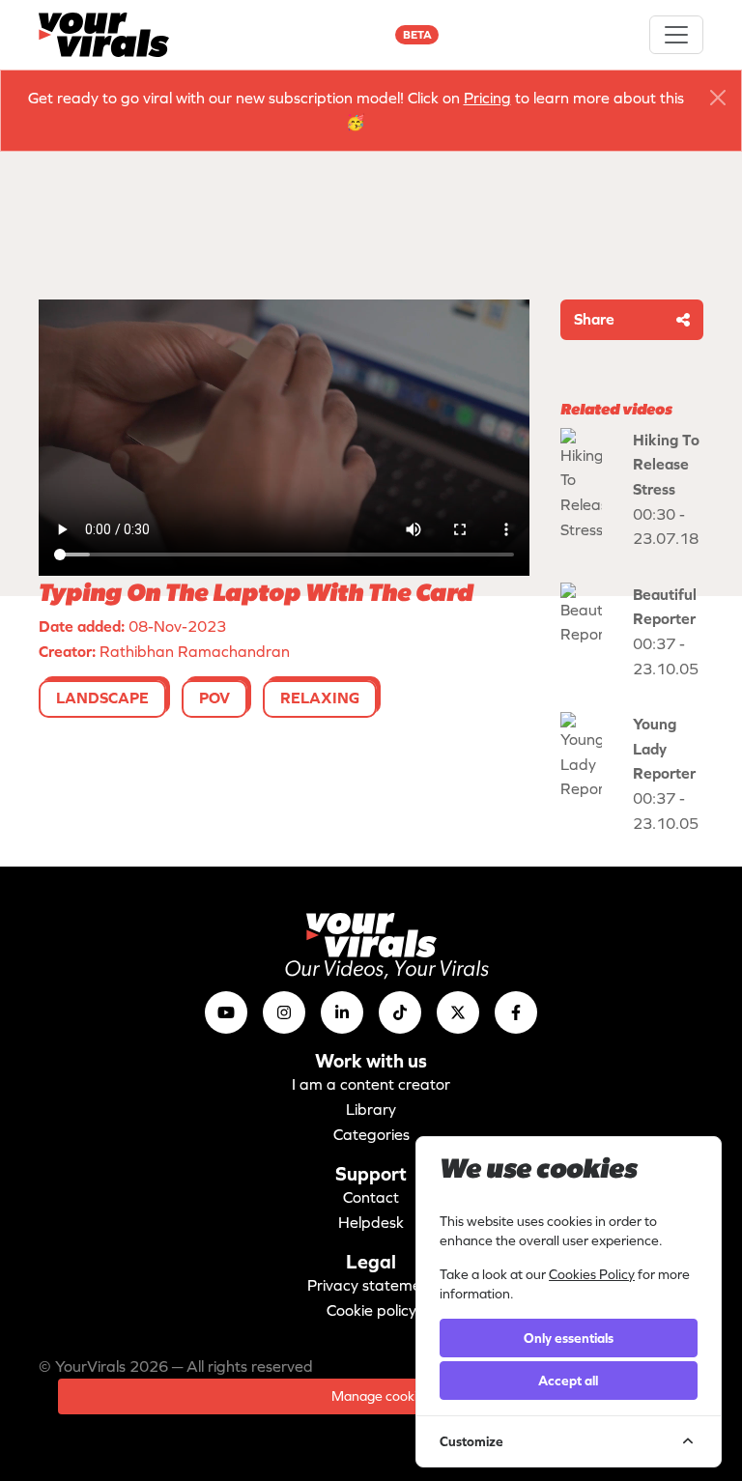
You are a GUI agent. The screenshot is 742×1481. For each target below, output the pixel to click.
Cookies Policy (592, 1274)
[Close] (718, 98)
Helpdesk (371, 1222)
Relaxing (319, 697)
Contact (371, 1197)
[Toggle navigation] (676, 34)
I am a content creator (371, 1084)
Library (371, 1109)
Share (594, 319)
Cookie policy (371, 1310)
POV (214, 697)
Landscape (102, 697)
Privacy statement (371, 1285)
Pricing (487, 97)
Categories (371, 1134)
